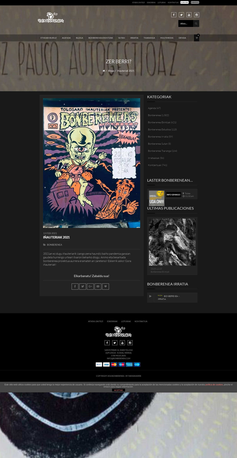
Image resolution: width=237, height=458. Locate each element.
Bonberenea (54, 244)
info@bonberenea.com (118, 358)
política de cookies (214, 384)
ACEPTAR (118, 390)
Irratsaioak (153, 157)
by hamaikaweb (133, 376)
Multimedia (166, 38)
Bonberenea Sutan (158, 143)
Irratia (134, 38)
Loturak (162, 2)
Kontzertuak (154, 165)
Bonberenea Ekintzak (100, 38)
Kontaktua (173, 2)
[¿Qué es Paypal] (99, 365)
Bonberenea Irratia (158, 136)
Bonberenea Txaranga (159, 150)
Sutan (121, 38)
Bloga (79, 38)
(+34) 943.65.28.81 (118, 355)
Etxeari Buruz (49, 38)
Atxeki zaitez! (138, 2)
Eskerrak (151, 2)
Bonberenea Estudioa (159, 129)
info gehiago (173, 194)
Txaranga (149, 38)
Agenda (66, 38)
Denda (182, 38)
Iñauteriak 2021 (56, 237)
